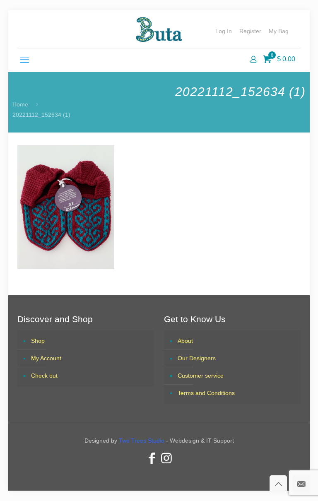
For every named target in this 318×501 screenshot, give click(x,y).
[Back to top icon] (278, 484)
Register (250, 31)
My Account (46, 358)
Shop (38, 340)
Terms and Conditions (206, 393)
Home (20, 104)
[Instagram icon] (166, 458)
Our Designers (197, 358)
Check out (44, 375)
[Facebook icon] (151, 458)
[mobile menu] (24, 60)
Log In (223, 31)
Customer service (201, 375)
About (185, 340)
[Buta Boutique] (159, 29)
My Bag (279, 31)
